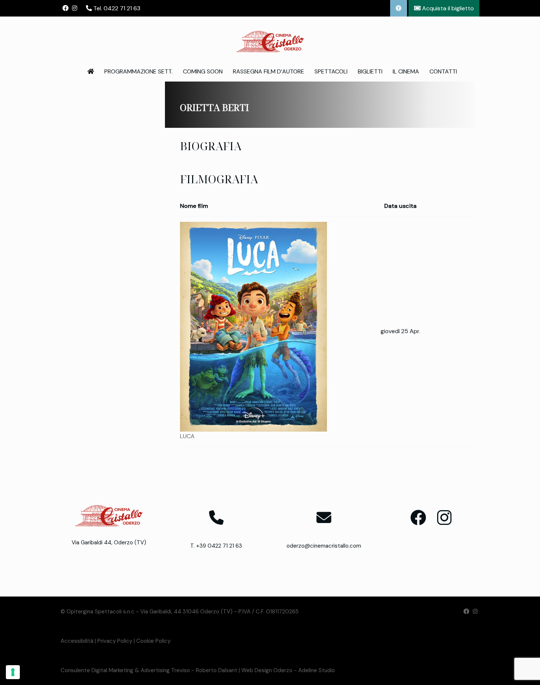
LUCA (187, 436)
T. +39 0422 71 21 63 (216, 545)
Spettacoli (331, 71)
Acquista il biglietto (447, 8)
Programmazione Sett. (138, 71)
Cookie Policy (153, 641)
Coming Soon (203, 71)
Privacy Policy (114, 641)
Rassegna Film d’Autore (268, 71)
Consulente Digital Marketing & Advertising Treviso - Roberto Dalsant (149, 670)
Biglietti (370, 71)
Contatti (443, 71)
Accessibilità (77, 641)
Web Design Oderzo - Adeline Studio (288, 670)
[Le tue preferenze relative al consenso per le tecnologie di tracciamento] (13, 672)
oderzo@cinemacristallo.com (324, 545)
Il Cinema (406, 71)
